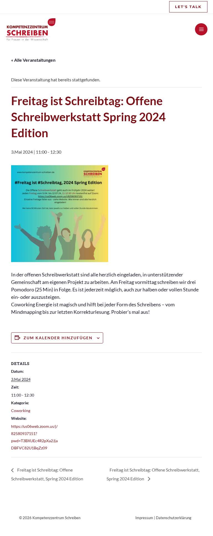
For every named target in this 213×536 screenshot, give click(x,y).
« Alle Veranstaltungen (33, 60)
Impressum (144, 518)
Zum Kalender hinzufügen (58, 337)
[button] (188, 6)
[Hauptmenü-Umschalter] (201, 29)
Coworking (20, 410)
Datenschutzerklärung (173, 518)
